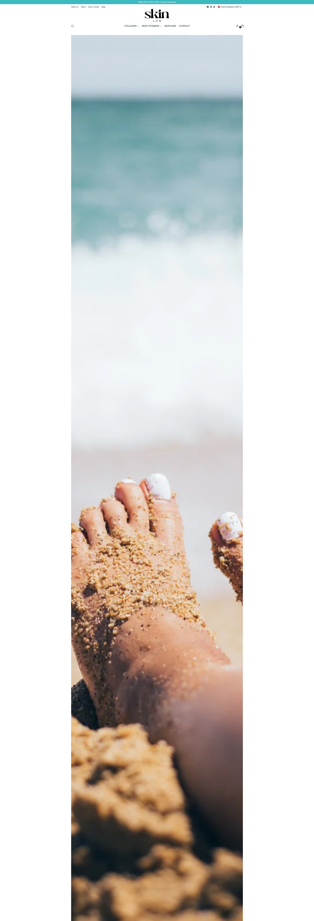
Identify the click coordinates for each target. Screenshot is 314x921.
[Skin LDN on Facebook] (208, 7)
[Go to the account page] (236, 26)
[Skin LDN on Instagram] (211, 7)
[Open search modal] (72, 26)
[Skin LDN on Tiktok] (214, 7)
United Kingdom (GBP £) (231, 7)
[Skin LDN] (157, 15)
